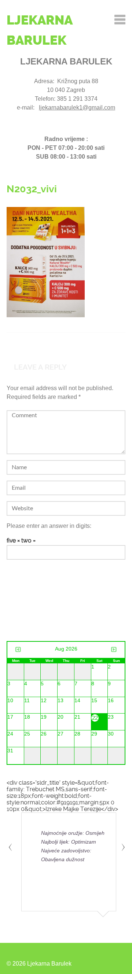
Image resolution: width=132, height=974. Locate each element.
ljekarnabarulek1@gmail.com (77, 107)
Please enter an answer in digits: (49, 526)
